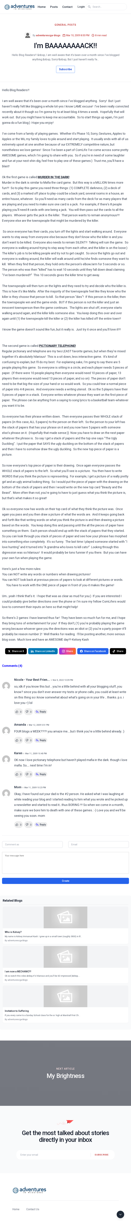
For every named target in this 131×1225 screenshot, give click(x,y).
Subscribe (65, 69)
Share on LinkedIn (45, 651)
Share (69, 651)
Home (42, 7)
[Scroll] (120, 1214)
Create (65, 881)
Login (81, 6)
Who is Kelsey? (13, 932)
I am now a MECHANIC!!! (18, 971)
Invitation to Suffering (17, 1011)
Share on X (18, 651)
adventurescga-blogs (48, 35)
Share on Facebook (95, 651)
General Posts (65, 24)
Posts (54, 7)
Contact (67, 7)
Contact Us (32, 1209)
